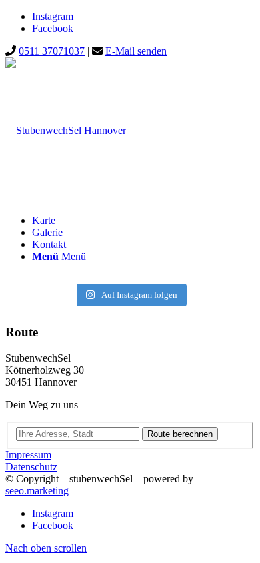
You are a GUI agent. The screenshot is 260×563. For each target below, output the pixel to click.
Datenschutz (31, 466)
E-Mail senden (136, 51)
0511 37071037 (52, 51)
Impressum (28, 454)
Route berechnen (180, 434)
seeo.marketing (37, 490)
